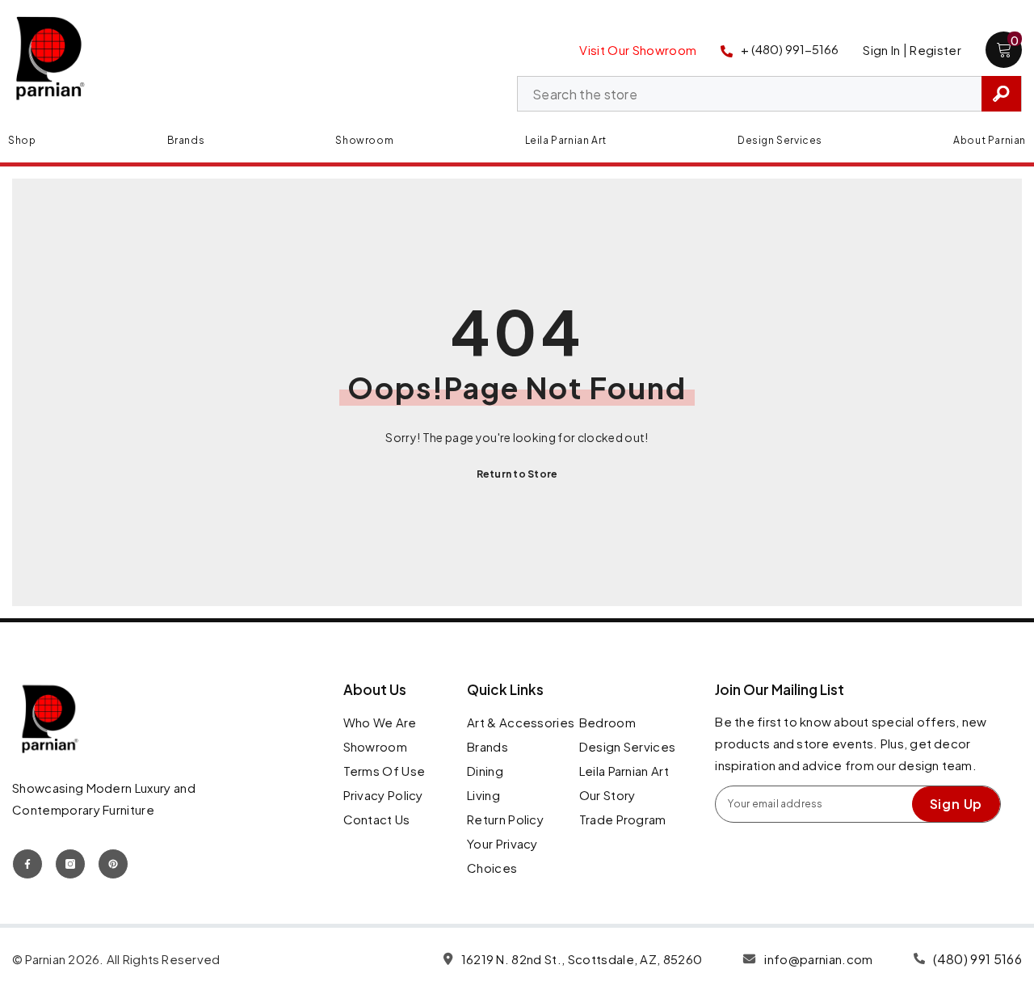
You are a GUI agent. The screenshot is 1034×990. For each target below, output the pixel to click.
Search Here (1001, 94)
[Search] (769, 94)
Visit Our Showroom (637, 49)
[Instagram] (70, 864)
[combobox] (749, 94)
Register (935, 49)
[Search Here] (769, 94)
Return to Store (517, 474)
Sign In (881, 49)
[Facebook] (27, 864)
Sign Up (956, 803)
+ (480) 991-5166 (790, 49)
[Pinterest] (113, 864)
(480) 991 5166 (977, 958)
